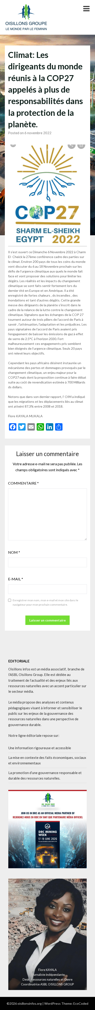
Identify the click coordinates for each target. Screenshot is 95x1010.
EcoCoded (80, 1003)
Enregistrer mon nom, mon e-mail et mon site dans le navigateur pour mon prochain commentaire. (45, 603)
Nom (14, 552)
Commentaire (23, 483)
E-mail (15, 579)
